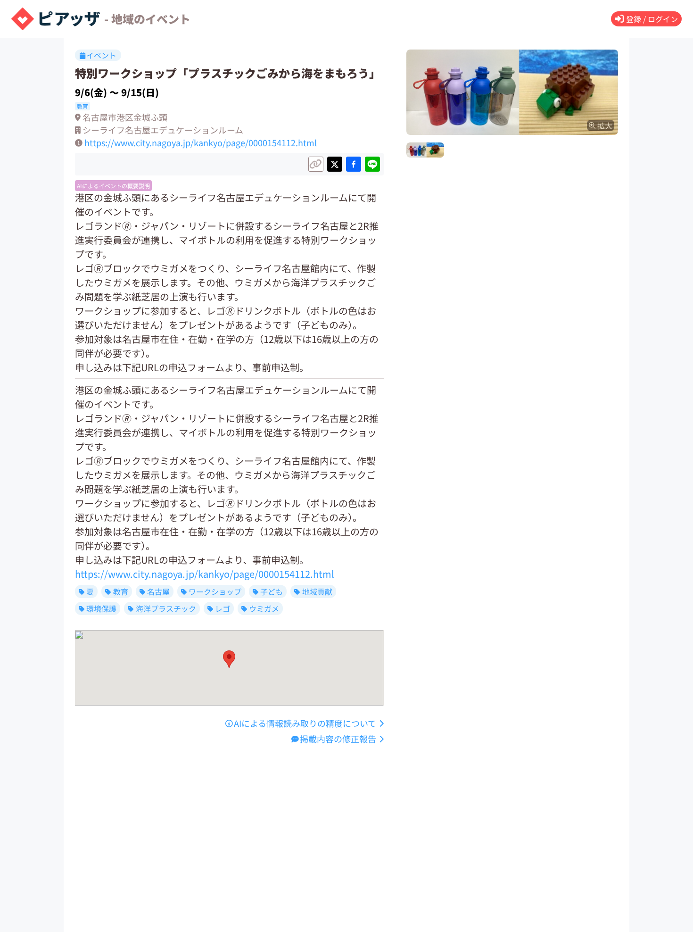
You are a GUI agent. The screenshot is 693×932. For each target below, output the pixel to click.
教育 (120, 591)
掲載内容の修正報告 (338, 738)
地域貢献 (317, 591)
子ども (271, 591)
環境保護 (101, 608)
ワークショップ (215, 591)
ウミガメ (264, 608)
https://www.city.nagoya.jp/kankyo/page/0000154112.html (200, 142)
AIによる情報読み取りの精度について (305, 723)
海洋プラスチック (166, 608)
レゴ (222, 608)
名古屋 (158, 591)
